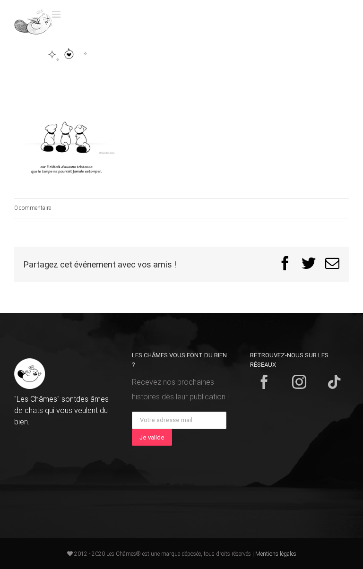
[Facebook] (264, 382)
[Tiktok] (334, 382)
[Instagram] (299, 382)
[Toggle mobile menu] (57, 14)
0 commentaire (32, 208)
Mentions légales (275, 554)
